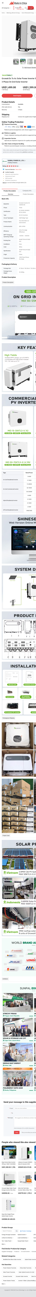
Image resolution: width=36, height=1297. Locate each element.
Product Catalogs (26, 1231)
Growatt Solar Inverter (22, 1276)
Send (16, 1132)
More (3, 1284)
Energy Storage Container (9, 1234)
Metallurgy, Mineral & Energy (13, 12)
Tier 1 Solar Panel (6, 1241)
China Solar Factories (25, 1268)
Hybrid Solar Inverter (30, 1259)
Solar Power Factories (9, 1272)
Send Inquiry (17, 95)
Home (3, 12)
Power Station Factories (9, 1268)
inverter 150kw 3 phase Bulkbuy (27, 1280)
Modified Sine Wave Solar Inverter (12, 1259)
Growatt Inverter (7, 1276)
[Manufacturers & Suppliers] (18, 3)
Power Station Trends (9, 1280)
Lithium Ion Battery (7, 1238)
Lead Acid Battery (22, 1238)
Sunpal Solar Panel (23, 1241)
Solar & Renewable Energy (28, 12)
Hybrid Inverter (22, 1234)
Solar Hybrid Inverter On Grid (26, 1272)
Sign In (4, 182)
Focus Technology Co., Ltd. (22, 1290)
